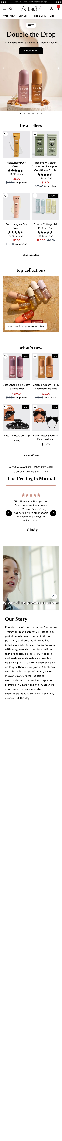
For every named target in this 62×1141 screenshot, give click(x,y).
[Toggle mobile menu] (4, 8)
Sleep (53, 16)
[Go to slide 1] (20, 113)
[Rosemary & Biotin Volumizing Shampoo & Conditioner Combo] (45, 144)
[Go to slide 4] (33, 113)
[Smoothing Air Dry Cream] (16, 206)
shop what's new (31, 455)
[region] (31, 2)
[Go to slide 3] (29, 113)
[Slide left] (3, 68)
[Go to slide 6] (41, 113)
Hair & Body (40, 16)
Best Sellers (25, 16)
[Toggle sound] (54, 596)
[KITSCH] (31, 8)
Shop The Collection (31, 59)
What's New (9, 16)
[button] (5, 134)
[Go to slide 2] (24, 113)
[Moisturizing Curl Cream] (16, 144)
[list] (31, 65)
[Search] (10, 8)
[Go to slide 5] (37, 113)
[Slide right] (58, 68)
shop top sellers (31, 255)
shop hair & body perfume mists (26, 326)
